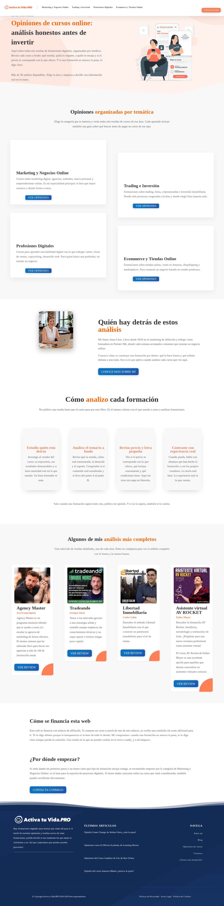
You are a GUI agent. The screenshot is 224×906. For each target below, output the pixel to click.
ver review (26, 667)
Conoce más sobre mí (118, 371)
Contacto (198, 853)
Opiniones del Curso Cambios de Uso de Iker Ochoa (109, 858)
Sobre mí (198, 833)
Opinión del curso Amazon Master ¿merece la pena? (109, 871)
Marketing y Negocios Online (55, 7)
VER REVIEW (79, 653)
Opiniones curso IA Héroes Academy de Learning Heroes (111, 845)
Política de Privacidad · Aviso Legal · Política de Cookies (165, 896)
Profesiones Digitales (103, 7)
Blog (200, 840)
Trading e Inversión (81, 7)
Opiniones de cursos (193, 846)
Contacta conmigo (48, 789)
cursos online (211, 10)
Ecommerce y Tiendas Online (129, 7)
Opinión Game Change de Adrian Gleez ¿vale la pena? (110, 832)
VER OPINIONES (38, 197)
